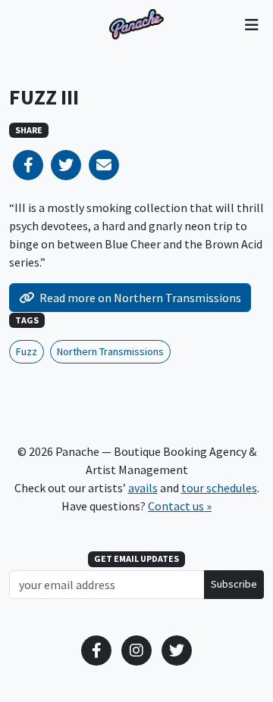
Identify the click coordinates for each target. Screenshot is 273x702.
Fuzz (26, 351)
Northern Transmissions (110, 351)
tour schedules (219, 487)
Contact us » (180, 505)
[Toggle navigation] (251, 24)
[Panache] (136, 24)
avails (143, 487)
